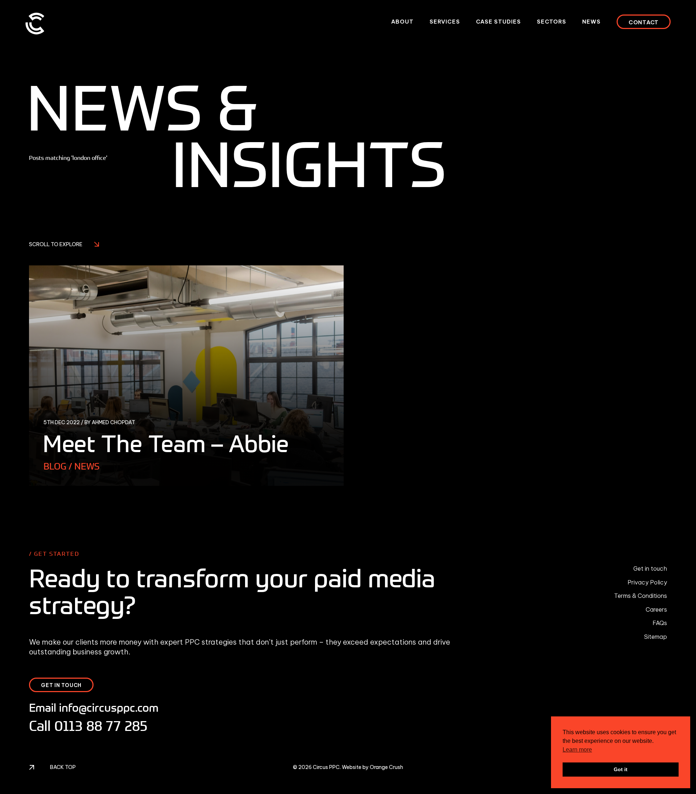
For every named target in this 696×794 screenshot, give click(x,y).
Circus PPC (326, 767)
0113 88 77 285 (101, 725)
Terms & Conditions (640, 595)
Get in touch (650, 568)
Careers (656, 609)
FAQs (659, 622)
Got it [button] (620, 769)
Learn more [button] (577, 750)
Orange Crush (386, 767)
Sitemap (655, 636)
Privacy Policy (647, 582)
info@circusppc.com (108, 707)
